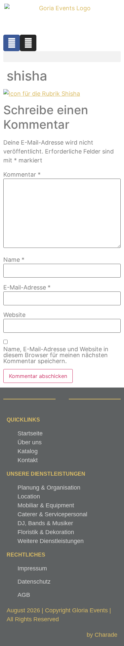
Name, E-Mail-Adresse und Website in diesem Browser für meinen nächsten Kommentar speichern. (55, 355)
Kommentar (22, 175)
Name (13, 260)
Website (14, 315)
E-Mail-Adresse (27, 287)
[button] (62, 56)
